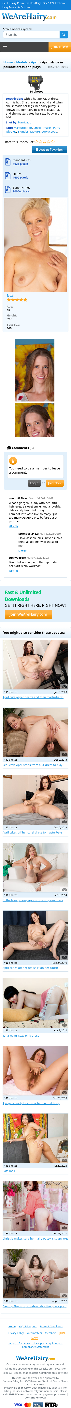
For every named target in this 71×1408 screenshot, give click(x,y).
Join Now (54, 483)
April (34, 62)
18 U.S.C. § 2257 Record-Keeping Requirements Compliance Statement (35, 1345)
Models (21, 62)
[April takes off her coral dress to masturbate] (35, 800)
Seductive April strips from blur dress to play (32, 765)
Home (8, 62)
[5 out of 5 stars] (53, 141)
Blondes (23, 131)
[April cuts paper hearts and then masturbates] (35, 665)
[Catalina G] (35, 1138)
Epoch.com (24, 1387)
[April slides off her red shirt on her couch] (35, 935)
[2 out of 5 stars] (40, 141)
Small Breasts (42, 128)
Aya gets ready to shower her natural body (31, 1103)
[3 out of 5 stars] (44, 141)
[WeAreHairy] (35, 1358)
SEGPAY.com (16, 1394)
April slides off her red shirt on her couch (30, 968)
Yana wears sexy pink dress (21, 1035)
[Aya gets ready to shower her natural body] (35, 1071)
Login (34, 483)
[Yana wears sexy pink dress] (35, 1003)
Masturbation (23, 128)
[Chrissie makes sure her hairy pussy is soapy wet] (35, 1206)
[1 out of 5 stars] (36, 141)
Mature (35, 131)
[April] (35, 245)
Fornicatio (24, 122)
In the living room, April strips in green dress (33, 900)
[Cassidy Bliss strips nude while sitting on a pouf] (35, 1274)
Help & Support (28, 1326)
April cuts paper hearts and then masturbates (33, 697)
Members (50, 1333)
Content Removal (36, 1397)
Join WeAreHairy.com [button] (28, 614)
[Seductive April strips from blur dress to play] (35, 732)
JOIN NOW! (60, 47)
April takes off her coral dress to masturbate (32, 832)
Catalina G (9, 1171)
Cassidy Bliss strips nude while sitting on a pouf (34, 1306)
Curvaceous (49, 131)
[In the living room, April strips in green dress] (35, 868)
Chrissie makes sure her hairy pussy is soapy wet (35, 1238)
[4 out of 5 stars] (49, 141)
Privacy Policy (16, 1333)
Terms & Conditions (51, 1326)
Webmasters (34, 1333)
